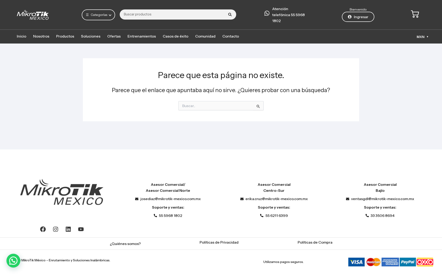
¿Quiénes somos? (125, 243)
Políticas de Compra (315, 242)
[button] (13, 261)
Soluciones (90, 36)
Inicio (21, 36)
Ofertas (114, 36)
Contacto (230, 36)
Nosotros (41, 36)
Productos (65, 36)
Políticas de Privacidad (219, 242)
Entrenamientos (142, 36)
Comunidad (205, 36)
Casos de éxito (175, 36)
